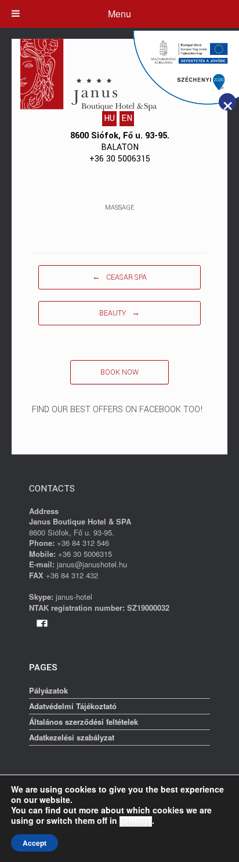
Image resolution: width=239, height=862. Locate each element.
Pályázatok (48, 690)
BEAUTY (119, 313)
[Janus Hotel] (91, 75)
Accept (34, 843)
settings (135, 821)
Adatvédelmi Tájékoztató (73, 705)
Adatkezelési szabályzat (71, 737)
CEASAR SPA (119, 277)
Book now (119, 372)
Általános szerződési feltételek (83, 721)
